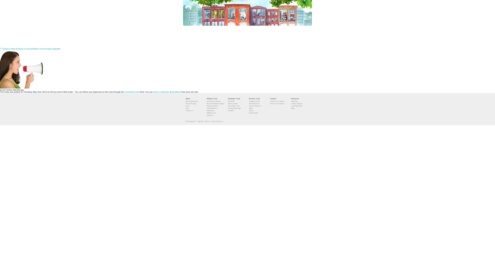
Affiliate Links (211, 113)
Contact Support (297, 104)
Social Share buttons (214, 101)
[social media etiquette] (29, 88)
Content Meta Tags (234, 108)
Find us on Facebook (277, 104)
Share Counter (233, 104)
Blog (292, 108)
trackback (176, 92)
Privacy (206, 121)
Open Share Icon (234, 106)
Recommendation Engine (215, 104)
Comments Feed (131, 92)
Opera (251, 110)
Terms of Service (217, 121)
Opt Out (200, 121)
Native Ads (210, 110)
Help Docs (294, 101)
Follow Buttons (212, 108)
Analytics (210, 115)
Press (187, 106)
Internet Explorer (255, 106)
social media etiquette (50, 49)
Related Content (212, 106)
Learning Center (297, 106)
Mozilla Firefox (254, 104)
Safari (251, 108)
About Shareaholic (192, 101)
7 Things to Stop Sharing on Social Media (19, 49)
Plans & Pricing (191, 104)
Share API (231, 101)
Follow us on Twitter (277, 101)
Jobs (187, 108)
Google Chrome (254, 101)
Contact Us (189, 110)
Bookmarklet (253, 113)
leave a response (161, 92)
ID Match (231, 110)
